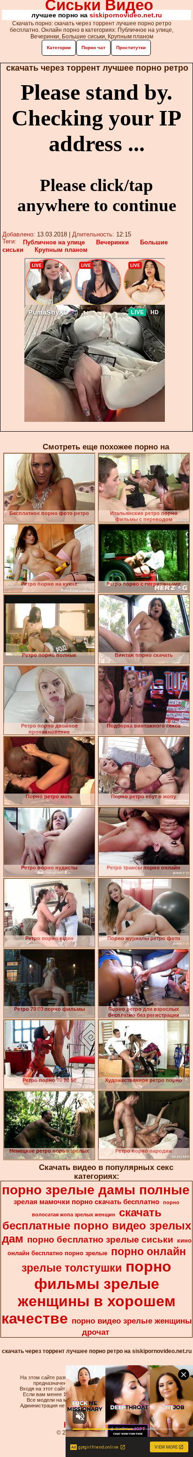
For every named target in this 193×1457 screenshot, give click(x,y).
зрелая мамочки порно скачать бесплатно (86, 1202)
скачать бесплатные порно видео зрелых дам (96, 1225)
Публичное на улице (54, 242)
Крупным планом (61, 249)
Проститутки (131, 47)
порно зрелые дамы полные (96, 1190)
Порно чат (93, 47)
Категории (59, 47)
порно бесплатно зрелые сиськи (100, 1239)
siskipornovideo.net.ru (125, 15)
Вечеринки (112, 242)
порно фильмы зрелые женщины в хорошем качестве (88, 1292)
